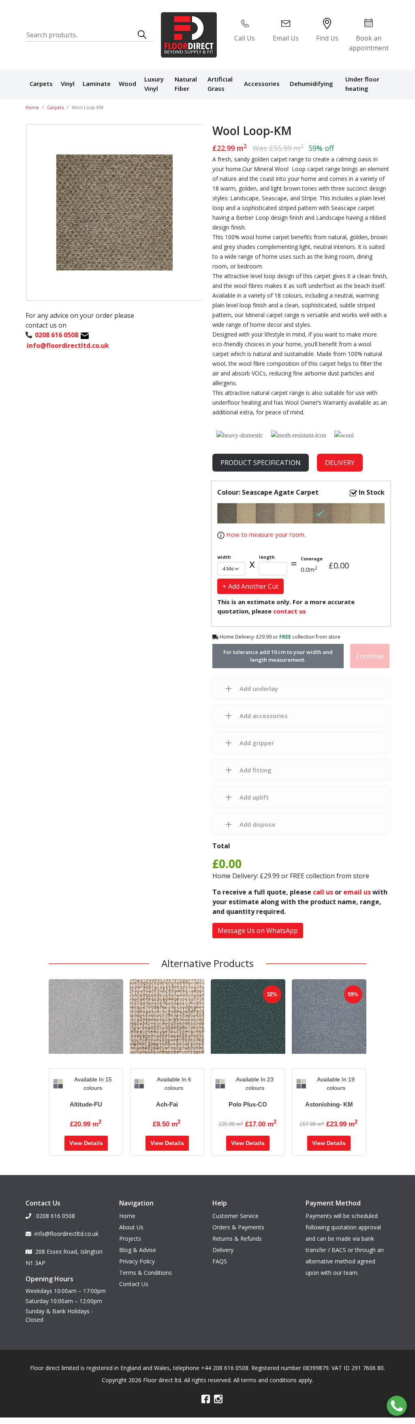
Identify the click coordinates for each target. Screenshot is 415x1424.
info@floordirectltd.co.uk (66, 1233)
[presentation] (55, 1084)
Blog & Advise (137, 1250)
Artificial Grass (220, 83)
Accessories (262, 83)
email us (357, 892)
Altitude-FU (86, 1104)
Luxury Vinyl (154, 83)
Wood (127, 83)
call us (323, 892)
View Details (86, 1143)
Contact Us (133, 1284)
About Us (131, 1227)
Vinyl (68, 83)
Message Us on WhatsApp (258, 930)
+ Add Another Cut (250, 586)
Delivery (340, 462)
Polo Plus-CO (248, 1104)
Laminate (97, 83)
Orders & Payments (238, 1227)
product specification (260, 462)
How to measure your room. (265, 534)
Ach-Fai (167, 1104)
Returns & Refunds (237, 1238)
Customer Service (235, 1216)
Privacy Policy (137, 1261)
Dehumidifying (311, 83)
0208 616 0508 (54, 1216)
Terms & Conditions (145, 1272)
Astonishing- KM (329, 1104)
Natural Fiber (186, 83)
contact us (289, 611)
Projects (130, 1238)
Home (32, 107)
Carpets (41, 83)
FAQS (219, 1261)
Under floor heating (362, 83)
